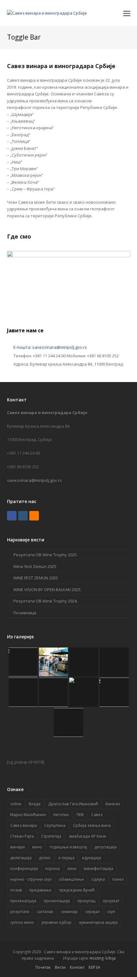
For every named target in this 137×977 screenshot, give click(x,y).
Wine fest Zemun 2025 (34, 566)
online (15, 804)
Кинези (112, 804)
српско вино (22, 922)
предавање (40, 890)
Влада (34, 804)
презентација (57, 901)
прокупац (86, 901)
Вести (60, 967)
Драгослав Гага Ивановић (73, 804)
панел (118, 879)
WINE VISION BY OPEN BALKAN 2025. (47, 589)
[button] (126, 13)
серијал (92, 911)
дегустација (105, 847)
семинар (69, 911)
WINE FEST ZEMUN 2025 (35, 578)
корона (52, 868)
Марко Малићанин (28, 814)
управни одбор (56, 922)
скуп (111, 911)
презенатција (23, 901)
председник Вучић (77, 890)
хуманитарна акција (98, 922)
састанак (45, 911)
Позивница (24, 613)
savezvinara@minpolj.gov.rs (34, 480)
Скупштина (54, 825)
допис (45, 857)
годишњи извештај (68, 847)
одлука (98, 879)
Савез (97, 814)
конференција (24, 868)
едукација (91, 857)
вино (37, 847)
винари (17, 847)
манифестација (98, 868)
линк (71, 868)
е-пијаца (66, 857)
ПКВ (80, 814)
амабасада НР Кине (87, 836)
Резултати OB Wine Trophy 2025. (45, 555)
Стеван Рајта (22, 836)
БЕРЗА (94, 967)
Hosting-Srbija (103, 958)
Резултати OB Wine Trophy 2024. (45, 601)
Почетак (43, 967)
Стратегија (51, 836)
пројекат (111, 901)
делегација (21, 857)
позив (16, 890)
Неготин (61, 814)
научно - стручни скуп (31, 879)
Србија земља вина (92, 825)
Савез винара (23, 825)
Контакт (77, 967)
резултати (19, 911)
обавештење (71, 879)
